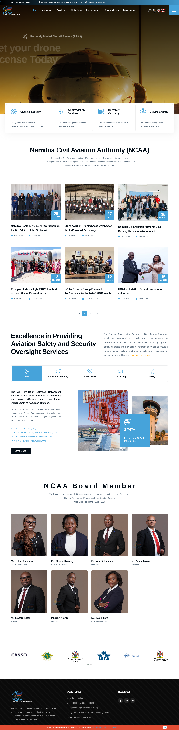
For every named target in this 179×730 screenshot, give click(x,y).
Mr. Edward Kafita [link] (20, 618)
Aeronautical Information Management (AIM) (33, 437)
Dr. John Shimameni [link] (102, 561)
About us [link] (46, 10)
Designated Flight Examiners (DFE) (82, 708)
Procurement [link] (92, 10)
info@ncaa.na (24, 2)
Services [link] (61, 10)
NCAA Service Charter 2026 (79, 717)
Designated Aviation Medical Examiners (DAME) (88, 713)
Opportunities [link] (110, 10)
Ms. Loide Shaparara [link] (22, 561)
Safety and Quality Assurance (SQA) (30, 441)
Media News (76, 10)
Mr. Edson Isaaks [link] (141, 561)
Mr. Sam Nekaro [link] (60, 618)
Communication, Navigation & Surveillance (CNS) (35, 433)
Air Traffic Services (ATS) (25, 428)
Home (35, 10)
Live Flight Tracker (75, 698)
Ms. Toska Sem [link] (99, 618)
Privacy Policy (111, 727)
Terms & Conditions (99, 727)
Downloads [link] (128, 10)
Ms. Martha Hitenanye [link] (63, 561)
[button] (88, 664)
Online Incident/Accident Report (80, 703)
